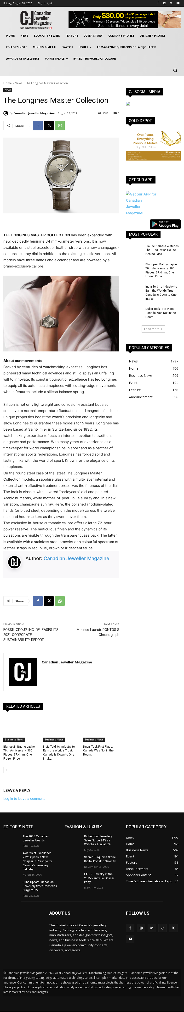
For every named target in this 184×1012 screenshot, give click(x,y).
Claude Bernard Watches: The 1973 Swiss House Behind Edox (162, 250)
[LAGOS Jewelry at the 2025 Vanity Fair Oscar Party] (73, 878)
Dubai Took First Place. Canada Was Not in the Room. (98, 750)
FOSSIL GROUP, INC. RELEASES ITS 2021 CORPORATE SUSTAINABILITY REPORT (30, 635)
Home (7, 83)
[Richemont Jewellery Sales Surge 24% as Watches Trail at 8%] (73, 840)
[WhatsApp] (60, 125)
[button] (175, 70)
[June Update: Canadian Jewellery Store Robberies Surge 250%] (11, 886)
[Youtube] (178, 3)
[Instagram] (164, 3)
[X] (171, 3)
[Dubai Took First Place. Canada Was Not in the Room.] (101, 729)
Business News (14, 739)
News (18, 83)
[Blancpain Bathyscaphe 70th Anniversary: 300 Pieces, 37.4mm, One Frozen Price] (21, 729)
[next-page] (14, 770)
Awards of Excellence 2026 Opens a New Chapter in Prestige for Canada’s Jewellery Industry (37, 861)
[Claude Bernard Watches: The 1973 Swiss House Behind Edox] (134, 250)
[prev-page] (6, 770)
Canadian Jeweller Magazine (34, 113)
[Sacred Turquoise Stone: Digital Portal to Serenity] (73, 861)
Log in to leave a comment (24, 798)
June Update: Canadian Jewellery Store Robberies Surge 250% (40, 886)
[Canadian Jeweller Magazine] (6, 113)
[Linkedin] (152, 928)
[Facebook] (158, 3)
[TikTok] (162, 928)
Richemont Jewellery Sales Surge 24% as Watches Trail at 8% (98, 840)
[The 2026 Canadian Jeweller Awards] (11, 840)
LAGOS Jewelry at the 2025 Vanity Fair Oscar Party (99, 878)
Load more (151, 329)
